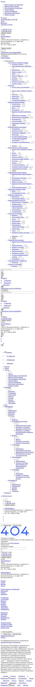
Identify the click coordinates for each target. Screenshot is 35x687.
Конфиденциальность (8, 636)
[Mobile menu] (2, 309)
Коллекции (4, 591)
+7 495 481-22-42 (6, 29)
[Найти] (2, 274)
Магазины (4, 614)
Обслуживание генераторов (13, 8)
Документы (4, 607)
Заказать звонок (6, 33)
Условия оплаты (6, 622)
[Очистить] (2, 272)
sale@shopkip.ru (6, 36)
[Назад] (9, 372)
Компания (4, 594)
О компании (5, 597)
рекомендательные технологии (10, 642)
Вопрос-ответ (5, 628)
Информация (5, 609)
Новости (3, 601)
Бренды (3, 584)
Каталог (3, 581)
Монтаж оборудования (11, 6)
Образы (3, 592)
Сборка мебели (9, 10)
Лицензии (4, 606)
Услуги (3, 586)
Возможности (5, 617)
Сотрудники (5, 599)
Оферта (3, 637)
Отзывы (3, 602)
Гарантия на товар (6, 626)
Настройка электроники (12, 13)
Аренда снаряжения (10, 11)
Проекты (3, 616)
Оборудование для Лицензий (13, 4)
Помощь (3, 619)
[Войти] (1, 337)
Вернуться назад (6, 543)
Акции (3, 582)
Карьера (3, 604)
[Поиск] (2, 334)
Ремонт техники (9, 15)
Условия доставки (6, 624)
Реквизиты (4, 612)
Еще (14, 125)
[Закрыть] (2, 345)
